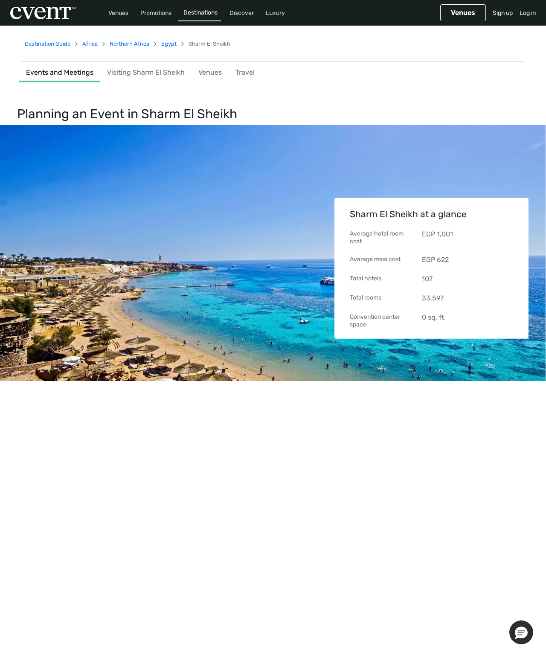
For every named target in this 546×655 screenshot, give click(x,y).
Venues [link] (210, 72)
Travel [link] (245, 72)
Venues (118, 13)
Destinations (200, 12)
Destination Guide (47, 44)
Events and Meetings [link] (59, 72)
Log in (528, 13)
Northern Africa (129, 44)
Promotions (155, 13)
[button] (521, 632)
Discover (241, 13)
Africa (90, 44)
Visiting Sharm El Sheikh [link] (146, 72)
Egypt (169, 44)
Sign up (503, 13)
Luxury (275, 13)
